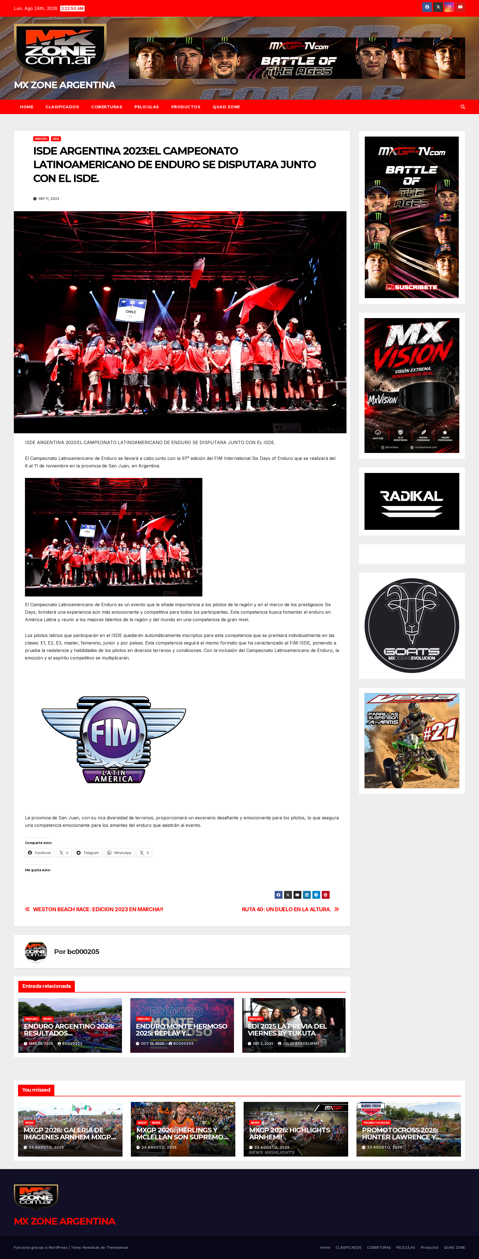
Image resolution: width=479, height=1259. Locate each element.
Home (26, 106)
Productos (186, 106)
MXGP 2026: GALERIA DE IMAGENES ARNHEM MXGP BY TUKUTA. (67, 1137)
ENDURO (41, 138)
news (47, 1019)
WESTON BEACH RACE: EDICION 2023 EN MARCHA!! (98, 909)
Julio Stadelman (301, 1043)
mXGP (142, 1122)
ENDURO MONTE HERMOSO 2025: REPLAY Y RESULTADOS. (181, 1033)
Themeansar (117, 1247)
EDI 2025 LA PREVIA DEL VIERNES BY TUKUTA (287, 1029)
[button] (463, 107)
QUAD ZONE (226, 106)
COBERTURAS (106, 106)
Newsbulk (91, 1247)
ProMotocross (376, 1122)
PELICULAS (146, 106)
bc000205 (83, 952)
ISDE (56, 138)
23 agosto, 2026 (46, 1147)
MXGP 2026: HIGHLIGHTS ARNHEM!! (289, 1133)
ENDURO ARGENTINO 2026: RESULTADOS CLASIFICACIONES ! (69, 1033)
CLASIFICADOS (62, 106)
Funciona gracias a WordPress (41, 1247)
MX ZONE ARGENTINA (64, 85)
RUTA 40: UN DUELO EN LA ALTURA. (286, 909)
